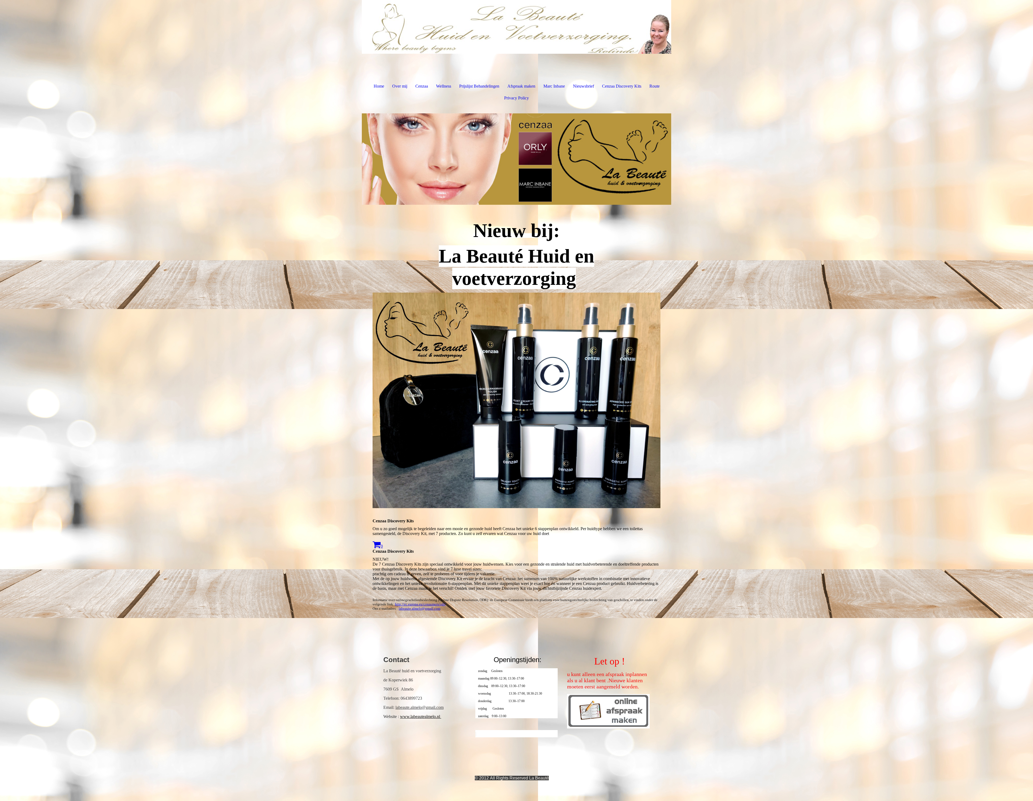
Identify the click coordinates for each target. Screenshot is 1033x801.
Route (654, 86)
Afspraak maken (521, 86)
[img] (516, 27)
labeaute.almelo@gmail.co (417, 707)
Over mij (399, 86)
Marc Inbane (554, 86)
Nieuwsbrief (583, 86)
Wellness (443, 86)
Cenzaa (421, 86)
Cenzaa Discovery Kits (621, 86)
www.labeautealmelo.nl (420, 716)
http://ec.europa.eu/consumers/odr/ (420, 604)
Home (379, 86)
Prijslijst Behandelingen (479, 86)
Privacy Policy (516, 98)
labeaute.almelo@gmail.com (419, 608)
